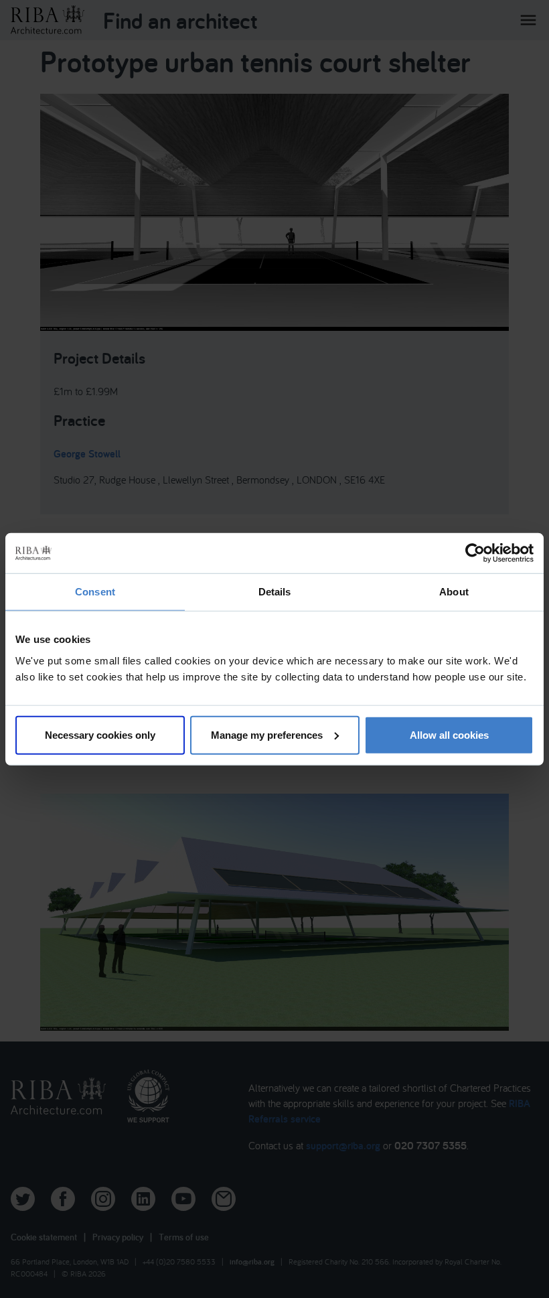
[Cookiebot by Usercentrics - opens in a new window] (475, 553)
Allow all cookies (449, 734)
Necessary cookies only (100, 734)
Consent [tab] (95, 591)
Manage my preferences (267, 734)
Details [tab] (274, 591)
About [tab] (454, 591)
